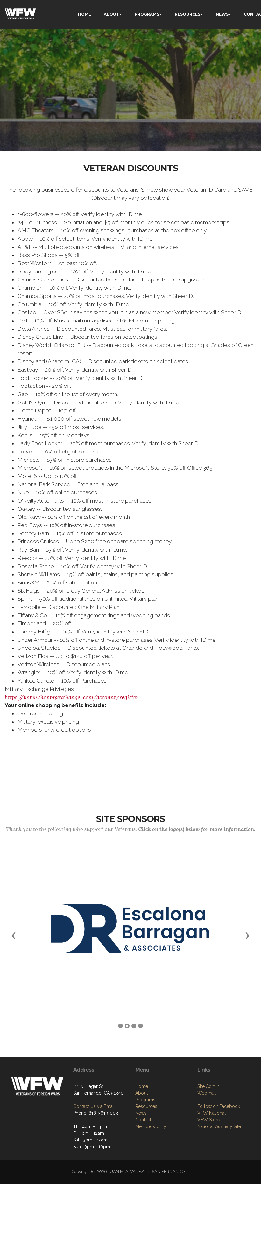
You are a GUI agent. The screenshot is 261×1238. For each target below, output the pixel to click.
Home (141, 1086)
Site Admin (208, 1086)
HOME (84, 14)
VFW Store (208, 1119)
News (141, 1113)
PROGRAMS (147, 14)
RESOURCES (187, 14)
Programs (145, 1099)
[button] (14, 935)
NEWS (222, 14)
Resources (146, 1106)
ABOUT (111, 14)
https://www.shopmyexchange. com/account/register (71, 697)
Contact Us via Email (94, 1106)
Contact (143, 1119)
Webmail (206, 1093)
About (141, 1093)
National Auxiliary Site (219, 1126)
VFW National (211, 1113)
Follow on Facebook (218, 1106)
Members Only (150, 1126)
